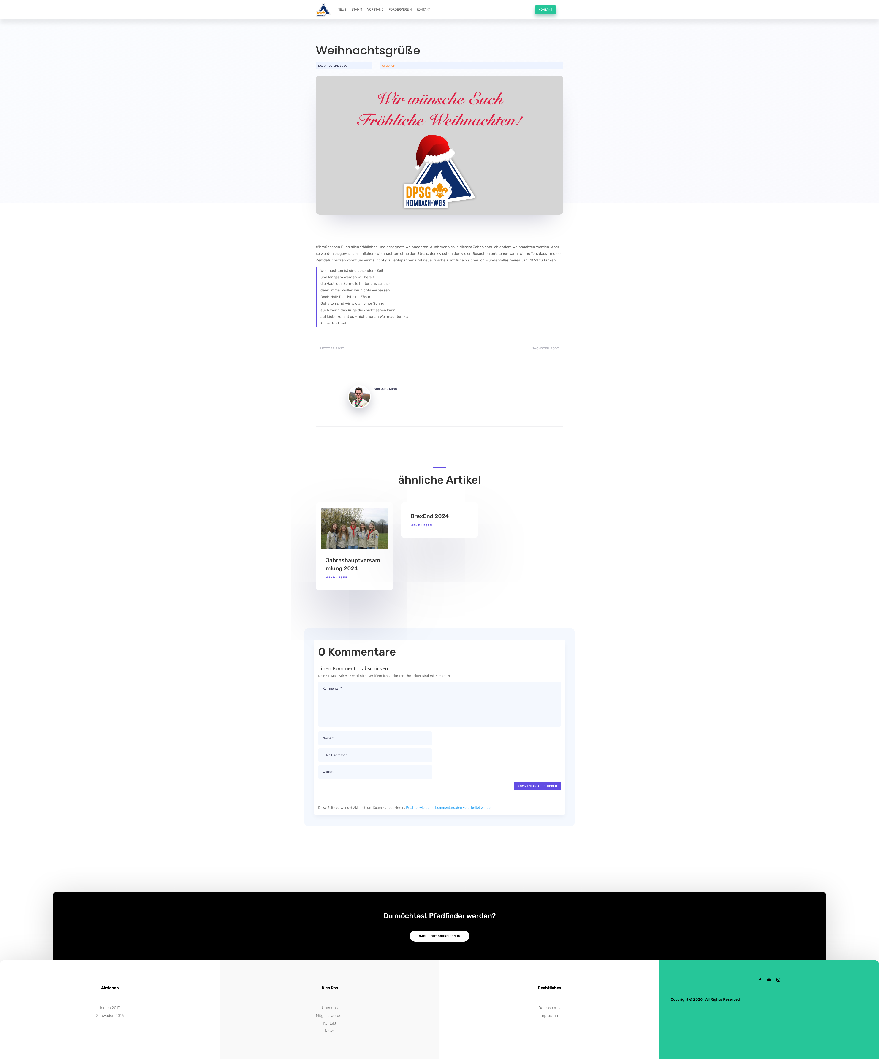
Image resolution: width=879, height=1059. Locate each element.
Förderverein (400, 9)
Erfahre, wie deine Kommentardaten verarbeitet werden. (450, 807)
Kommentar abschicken (537, 786)
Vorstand (375, 9)
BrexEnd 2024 (430, 516)
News (342, 9)
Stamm (356, 9)
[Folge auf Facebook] (760, 979)
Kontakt (423, 9)
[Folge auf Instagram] (778, 979)
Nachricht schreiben (437, 936)
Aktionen (388, 65)
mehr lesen (336, 577)
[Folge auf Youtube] (769, 979)
